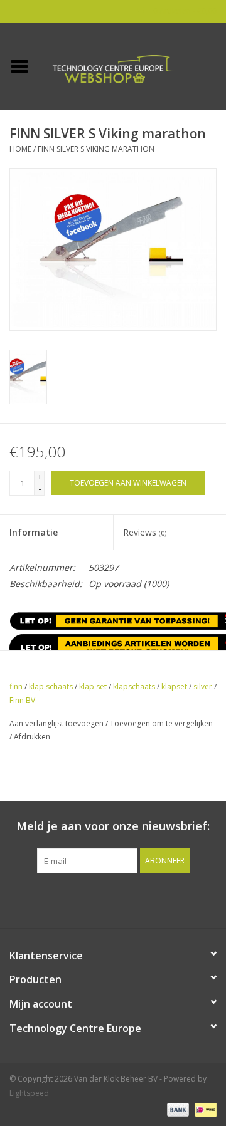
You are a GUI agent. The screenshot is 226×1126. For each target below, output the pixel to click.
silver (202, 686)
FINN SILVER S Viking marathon (96, 148)
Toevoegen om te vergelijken (161, 723)
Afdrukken (32, 736)
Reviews (144, 532)
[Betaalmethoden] (177, 1108)
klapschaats (134, 686)
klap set (93, 686)
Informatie (33, 532)
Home (20, 148)
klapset (174, 686)
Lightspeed (29, 1093)
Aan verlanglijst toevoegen (56, 723)
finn (16, 686)
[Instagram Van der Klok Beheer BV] (181, 899)
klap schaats (51, 686)
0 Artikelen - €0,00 (184, 11)
